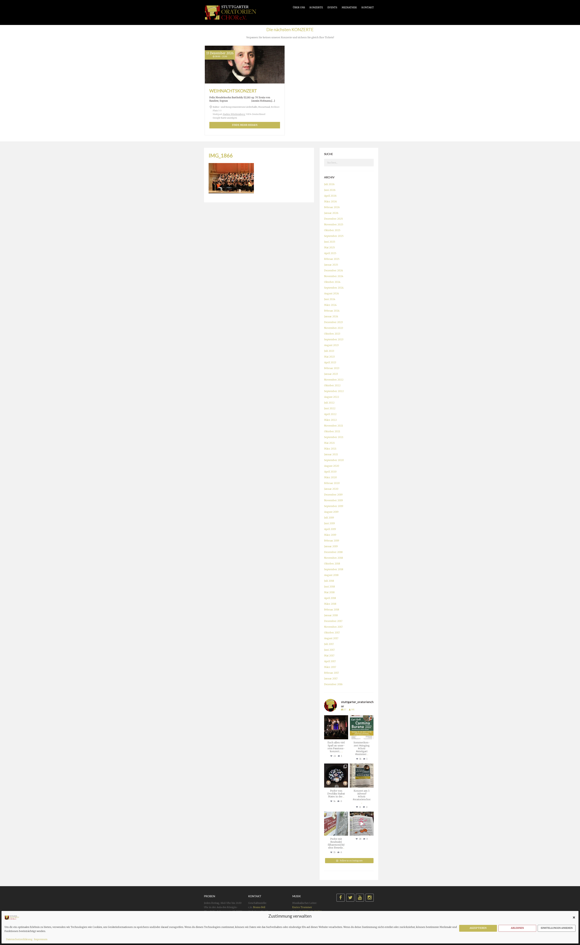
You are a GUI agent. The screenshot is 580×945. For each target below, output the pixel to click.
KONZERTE (316, 7)
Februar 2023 (331, 368)
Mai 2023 (329, 356)
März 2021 (330, 448)
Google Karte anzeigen (225, 117)
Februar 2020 (332, 483)
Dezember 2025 (333, 218)
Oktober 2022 (332, 385)
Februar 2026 (332, 207)
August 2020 (331, 465)
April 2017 (330, 661)
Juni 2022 (329, 408)
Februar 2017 (331, 672)
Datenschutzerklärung (19, 939)
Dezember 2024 (333, 270)
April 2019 (330, 529)
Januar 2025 (331, 264)
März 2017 (330, 667)
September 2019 (333, 506)
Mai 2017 (329, 655)
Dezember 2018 (333, 552)
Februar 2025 (331, 258)
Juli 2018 (329, 580)
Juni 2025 (329, 241)
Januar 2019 (331, 546)
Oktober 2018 (332, 563)
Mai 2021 (329, 442)
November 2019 (333, 500)
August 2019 (331, 511)
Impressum (40, 939)
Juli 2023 (329, 350)
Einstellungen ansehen (557, 928)
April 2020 (330, 471)
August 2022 (331, 396)
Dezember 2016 (333, 684)
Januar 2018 (331, 615)
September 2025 (333, 235)
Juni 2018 (329, 586)
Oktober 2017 (332, 632)
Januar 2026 (331, 212)
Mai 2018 (329, 592)
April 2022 (330, 414)
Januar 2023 (331, 373)
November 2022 (333, 379)
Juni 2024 (329, 299)
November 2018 (333, 557)
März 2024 (330, 304)
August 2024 (331, 293)
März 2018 (330, 603)
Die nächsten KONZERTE (290, 29)
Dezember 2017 (333, 621)
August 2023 (331, 345)
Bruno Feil (259, 907)
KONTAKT (367, 7)
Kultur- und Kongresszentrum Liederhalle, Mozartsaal (241, 107)
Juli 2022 (329, 402)
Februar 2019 (331, 540)
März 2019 (330, 534)
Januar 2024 (331, 316)
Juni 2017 (329, 649)
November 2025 (333, 224)
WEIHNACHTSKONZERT (233, 90)
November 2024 (333, 276)
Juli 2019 (329, 517)
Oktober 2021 (332, 431)
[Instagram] (345, 736)
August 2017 (331, 638)
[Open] (336, 727)
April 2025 (330, 253)
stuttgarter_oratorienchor (336, 719)
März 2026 (330, 201)
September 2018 (333, 569)
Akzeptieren (478, 928)
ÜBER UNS (299, 7)
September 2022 (334, 391)
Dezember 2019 (333, 494)
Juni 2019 (329, 523)
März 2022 (330, 419)
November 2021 (333, 425)
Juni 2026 (329, 189)
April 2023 (330, 362)
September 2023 (333, 339)
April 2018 (330, 598)
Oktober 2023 (332, 333)
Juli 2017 (329, 644)
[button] (573, 917)
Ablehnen (517, 928)
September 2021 (333, 437)
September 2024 (334, 287)
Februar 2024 (332, 310)
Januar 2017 (331, 678)
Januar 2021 (331, 454)
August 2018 (331, 575)
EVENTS (332, 7)
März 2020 (330, 477)
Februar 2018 (331, 609)
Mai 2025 (329, 247)
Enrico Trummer (302, 907)
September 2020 (334, 460)
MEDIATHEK (349, 7)
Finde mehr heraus (244, 125)
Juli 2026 (329, 184)
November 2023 (333, 327)
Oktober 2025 (332, 230)
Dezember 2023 (333, 322)
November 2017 (333, 626)
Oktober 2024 (332, 281)
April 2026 (330, 195)
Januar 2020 (331, 488)
